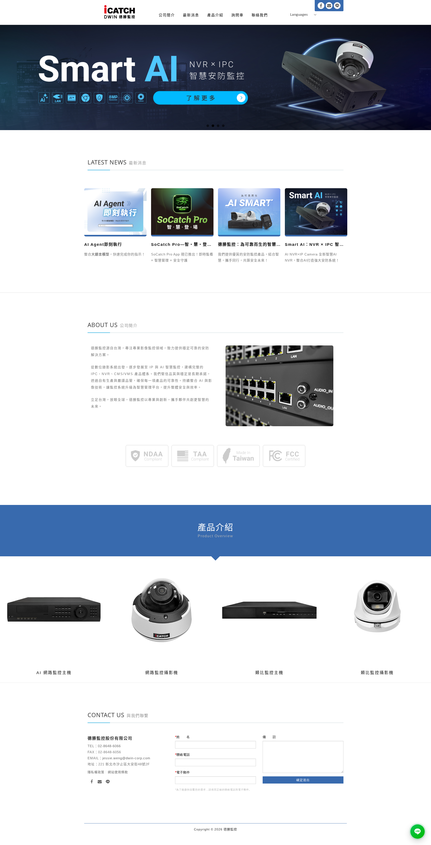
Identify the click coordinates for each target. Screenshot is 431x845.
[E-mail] (329, 5)
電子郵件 (183, 772)
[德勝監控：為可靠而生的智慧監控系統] (182, 212)
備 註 (269, 737)
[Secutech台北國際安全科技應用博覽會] (316, 212)
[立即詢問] (417, 831)
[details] (61, 610)
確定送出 (303, 780)
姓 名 (183, 737)
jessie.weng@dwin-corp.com (126, 758)
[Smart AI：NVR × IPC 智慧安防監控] (249, 212)
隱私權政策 (96, 772)
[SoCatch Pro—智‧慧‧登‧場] (115, 212)
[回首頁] (119, 12)
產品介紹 (215, 15)
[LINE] (337, 5)
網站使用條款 (118, 772)
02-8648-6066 (110, 746)
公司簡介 (167, 15)
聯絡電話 (183, 754)
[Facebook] (321, 5)
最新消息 (191, 15)
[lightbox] (47, 610)
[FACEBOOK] (91, 781)
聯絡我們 (260, 15)
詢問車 (237, 15)
